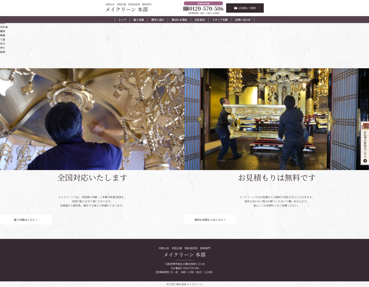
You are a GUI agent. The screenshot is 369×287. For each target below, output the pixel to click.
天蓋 (2, 39)
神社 (2, 48)
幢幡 (2, 35)
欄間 (2, 31)
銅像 (2, 52)
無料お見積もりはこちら (210, 219)
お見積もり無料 (245, 8)
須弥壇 (4, 27)
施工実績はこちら (26, 219)
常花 (2, 43)
